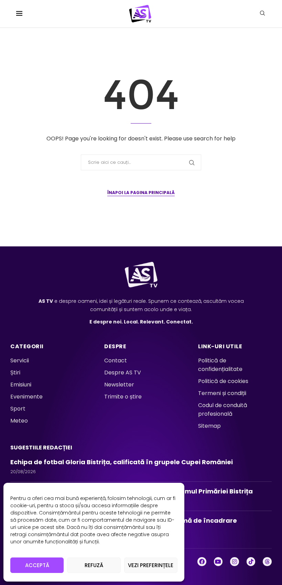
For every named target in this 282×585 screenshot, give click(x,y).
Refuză (94, 565)
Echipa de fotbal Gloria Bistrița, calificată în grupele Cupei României (123, 462)
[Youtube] (218, 561)
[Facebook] (201, 561)
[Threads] (267, 561)
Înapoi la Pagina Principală (141, 192)
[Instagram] (234, 561)
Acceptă (37, 565)
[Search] (262, 14)
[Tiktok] (251, 561)
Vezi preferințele (150, 565)
